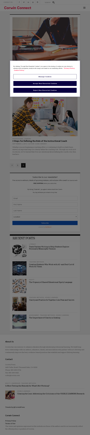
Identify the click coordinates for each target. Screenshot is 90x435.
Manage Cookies (45, 76)
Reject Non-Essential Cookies (45, 90)
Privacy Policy (69, 68)
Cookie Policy (19, 70)
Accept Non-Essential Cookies (45, 83)
